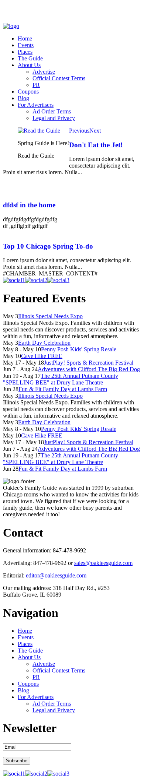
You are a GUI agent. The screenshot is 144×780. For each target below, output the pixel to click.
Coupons (28, 91)
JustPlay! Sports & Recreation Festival (88, 362)
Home (25, 38)
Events (26, 45)
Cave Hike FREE (41, 356)
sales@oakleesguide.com (103, 563)
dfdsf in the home (29, 205)
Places (25, 52)
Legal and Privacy (53, 118)
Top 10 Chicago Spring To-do (48, 246)
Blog (23, 98)
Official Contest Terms (58, 78)
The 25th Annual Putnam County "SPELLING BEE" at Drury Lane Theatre (60, 379)
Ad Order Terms (51, 111)
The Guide (30, 58)
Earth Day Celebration (44, 343)
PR (36, 85)
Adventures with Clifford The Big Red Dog (89, 369)
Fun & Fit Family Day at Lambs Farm (62, 389)
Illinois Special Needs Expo (50, 316)
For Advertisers (36, 105)
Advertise (43, 71)
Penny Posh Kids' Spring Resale (78, 349)
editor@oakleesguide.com (56, 575)
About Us (29, 65)
